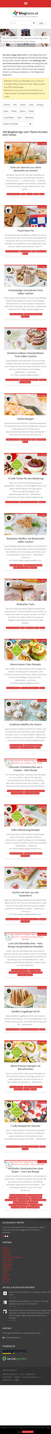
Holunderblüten (25, 382)
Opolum (6, 1247)
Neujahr (42, 1147)
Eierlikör (42, 1029)
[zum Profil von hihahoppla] (5, 1311)
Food (31, 104)
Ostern (42, 688)
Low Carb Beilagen (24, 1200)
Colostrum (7, 1262)
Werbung (30, 1374)
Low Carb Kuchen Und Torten (34, 791)
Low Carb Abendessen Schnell (19, 1198)
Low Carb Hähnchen (20, 1202)
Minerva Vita (7, 1259)
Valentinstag (25, 856)
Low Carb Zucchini (33, 1207)
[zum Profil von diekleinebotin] (5, 1293)
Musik (14, 111)
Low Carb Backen (34, 970)
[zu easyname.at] (15, 1353)
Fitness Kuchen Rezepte (15, 791)
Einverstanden (28, 1432)
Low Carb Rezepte (17, 793)
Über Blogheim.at (10, 1374)
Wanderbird (7, 1264)
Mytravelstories (25, 251)
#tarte (36, 628)
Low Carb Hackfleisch (38, 1200)
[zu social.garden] (15, 1360)
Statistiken (7, 1377)
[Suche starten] (34, 23)
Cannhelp (6, 1279)
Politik (31, 111)
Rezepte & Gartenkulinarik (33, 314)
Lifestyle (40, 104)
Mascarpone (14, 748)
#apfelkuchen (41, 439)
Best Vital (6, 1252)
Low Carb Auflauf (36, 1198)
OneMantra (7, 1266)
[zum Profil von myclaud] (9, 149)
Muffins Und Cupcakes (21, 568)
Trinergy (6, 1274)
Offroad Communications (12, 1257)
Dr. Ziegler (7, 1254)
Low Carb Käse (33, 1202)
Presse (17, 1377)
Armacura (6, 1250)
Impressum (7, 1380)
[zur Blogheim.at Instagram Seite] (18, 1380)
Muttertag (42, 502)
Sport (19, 117)
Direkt (5, 1271)
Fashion (7, 104)
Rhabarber (33, 568)
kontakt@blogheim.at (12, 1337)
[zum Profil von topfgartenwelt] (9, 272)
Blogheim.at (25, 13)
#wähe (36, 194)
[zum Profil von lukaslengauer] (9, 766)
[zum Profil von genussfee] (5, 1302)
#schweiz (29, 194)
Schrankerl (7, 1269)
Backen (41, 194)
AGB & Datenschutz (31, 1377)
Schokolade (25, 317)
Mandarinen (18, 1089)
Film (15, 104)
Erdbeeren (42, 380)
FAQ (21, 1374)
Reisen (22, 111)
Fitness (23, 104)
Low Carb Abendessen (34, 1195)
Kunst (6, 111)
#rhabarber (29, 628)
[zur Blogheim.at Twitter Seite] (16, 1380)
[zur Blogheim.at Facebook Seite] (14, 1380)
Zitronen (33, 1089)
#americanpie (41, 251)
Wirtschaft (29, 117)
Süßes (23, 194)
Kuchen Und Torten (13, 194)
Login (41, 23)
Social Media (9, 117)
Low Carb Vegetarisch (32, 793)
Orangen (26, 1089)
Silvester (25, 1149)
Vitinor (5, 1276)
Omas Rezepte (25, 439)
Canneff (6, 1281)
